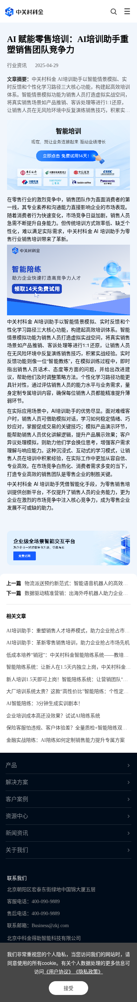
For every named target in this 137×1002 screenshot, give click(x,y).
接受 (68, 987)
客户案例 (17, 799)
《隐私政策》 (88, 971)
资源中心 (17, 816)
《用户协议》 (58, 971)
